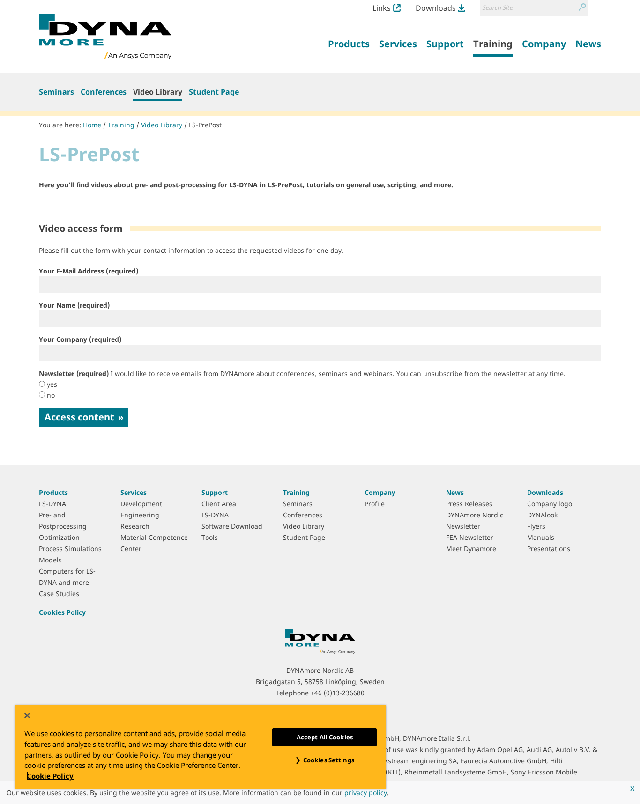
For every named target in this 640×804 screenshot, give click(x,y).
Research (134, 526)
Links (381, 8)
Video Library (157, 92)
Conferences (104, 92)
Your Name (74, 305)
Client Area (218, 503)
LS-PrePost (205, 124)
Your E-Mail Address (88, 270)
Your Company (80, 339)
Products (53, 492)
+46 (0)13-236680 (338, 692)
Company (380, 492)
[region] (200, 747)
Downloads (436, 8)
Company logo (549, 503)
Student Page (214, 92)
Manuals (540, 537)
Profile (375, 503)
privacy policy (365, 792)
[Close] (27, 715)
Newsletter (302, 373)
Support (214, 492)
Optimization (59, 537)
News (455, 492)
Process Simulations (70, 548)
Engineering (139, 514)
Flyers (536, 526)
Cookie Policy (50, 776)
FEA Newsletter (469, 537)
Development (141, 503)
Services (133, 492)
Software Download (231, 526)
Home (92, 124)
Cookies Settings (328, 760)
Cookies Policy (62, 612)
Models (50, 559)
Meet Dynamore (471, 548)
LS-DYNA (52, 503)
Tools (209, 537)
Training (121, 124)
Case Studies (59, 593)
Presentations (548, 548)
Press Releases (469, 503)
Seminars (56, 92)
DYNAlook (542, 514)
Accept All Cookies (325, 737)
